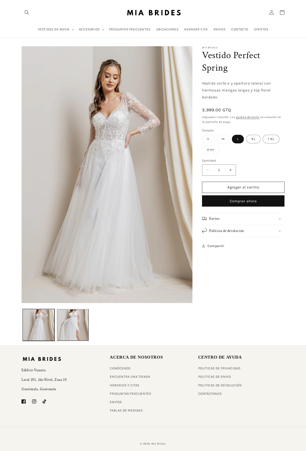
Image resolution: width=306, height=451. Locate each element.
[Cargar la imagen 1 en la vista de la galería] (39, 325)
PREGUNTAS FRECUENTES (130, 394)
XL (253, 139)
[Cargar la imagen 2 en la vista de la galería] (73, 325)
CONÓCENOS (120, 368)
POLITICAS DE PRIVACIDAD (219, 368)
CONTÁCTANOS (210, 394)
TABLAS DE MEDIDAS (126, 410)
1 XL (271, 139)
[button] (27, 12)
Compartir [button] (216, 246)
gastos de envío (248, 116)
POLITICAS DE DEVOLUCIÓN (220, 385)
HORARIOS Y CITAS (124, 385)
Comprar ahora (243, 201)
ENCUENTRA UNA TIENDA (130, 377)
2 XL (213, 150)
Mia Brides (158, 443)
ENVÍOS (116, 402)
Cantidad (209, 160)
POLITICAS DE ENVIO (214, 377)
